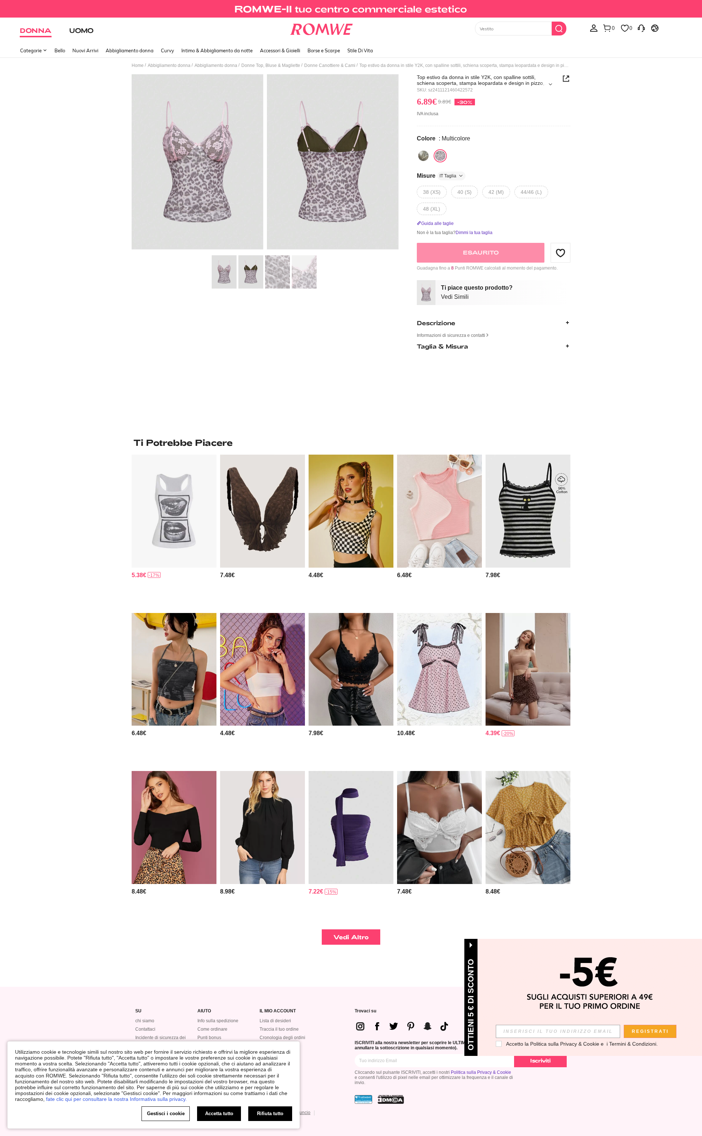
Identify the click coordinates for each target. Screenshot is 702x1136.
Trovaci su (365, 1011)
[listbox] (594, 28)
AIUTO (204, 1011)
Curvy (167, 50)
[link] (351, 9)
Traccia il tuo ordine (279, 1029)
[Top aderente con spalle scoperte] (174, 827)
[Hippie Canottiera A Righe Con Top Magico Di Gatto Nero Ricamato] (528, 511)
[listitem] (174, 531)
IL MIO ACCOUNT (278, 1011)
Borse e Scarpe (323, 50)
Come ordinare (212, 1029)
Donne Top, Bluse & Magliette (270, 65)
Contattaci (145, 1029)
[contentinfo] (139, 575)
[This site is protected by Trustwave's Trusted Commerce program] (363, 1099)
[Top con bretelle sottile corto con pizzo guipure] (351, 669)
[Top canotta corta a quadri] (351, 511)
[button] (560, 253)
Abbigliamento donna (130, 50)
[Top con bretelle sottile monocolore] (262, 669)
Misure (436, 176)
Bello (59, 50)
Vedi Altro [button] (351, 936)
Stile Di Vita (360, 50)
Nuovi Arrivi (85, 50)
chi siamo (144, 1020)
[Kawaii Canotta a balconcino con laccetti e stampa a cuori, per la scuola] (439, 669)
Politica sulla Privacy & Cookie (481, 1072)
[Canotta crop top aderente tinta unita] (528, 669)
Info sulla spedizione (217, 1020)
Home (138, 65)
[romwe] (321, 28)
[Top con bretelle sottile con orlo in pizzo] (439, 827)
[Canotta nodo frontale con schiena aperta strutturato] (262, 511)
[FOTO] (265, 163)
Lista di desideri (275, 1020)
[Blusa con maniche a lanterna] (262, 827)
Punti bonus (209, 1037)
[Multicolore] (423, 155)
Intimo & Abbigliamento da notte (217, 50)
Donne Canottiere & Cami (329, 65)
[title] (351, 442)
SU (138, 1011)
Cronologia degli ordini (282, 1037)
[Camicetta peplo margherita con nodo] (528, 827)
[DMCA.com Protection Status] (391, 1099)
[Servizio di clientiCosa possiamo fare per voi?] (641, 27)
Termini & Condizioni (632, 1044)
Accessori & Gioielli (280, 50)
